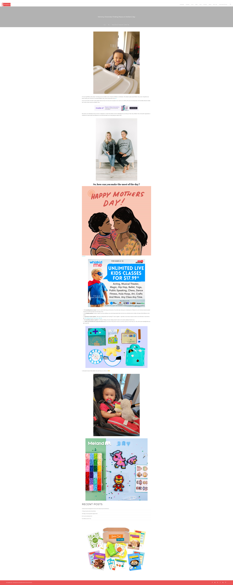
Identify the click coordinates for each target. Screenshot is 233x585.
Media (210, 4)
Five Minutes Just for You (86, 518)
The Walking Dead (88, 318)
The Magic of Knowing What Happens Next (90, 513)
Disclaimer (30, 582)
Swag (196, 4)
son (115, 98)
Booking (205, 4)
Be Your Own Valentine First (87, 516)
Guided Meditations (223, 4)
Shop (200, 4)
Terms (27, 582)
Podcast (187, 4)
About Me (215, 4)
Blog (192, 4)
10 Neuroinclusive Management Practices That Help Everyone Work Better (95, 508)
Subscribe (182, 4)
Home (105, 24)
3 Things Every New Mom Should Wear (89, 511)
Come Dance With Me (97, 318)
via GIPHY (83, 256)
